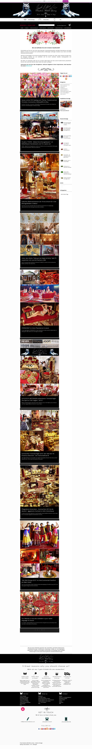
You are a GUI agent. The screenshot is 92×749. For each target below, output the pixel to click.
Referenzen (29, 66)
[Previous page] (35, 630)
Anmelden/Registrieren (61, 25)
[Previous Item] (61, 104)
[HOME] (23, 709)
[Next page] (44, 630)
